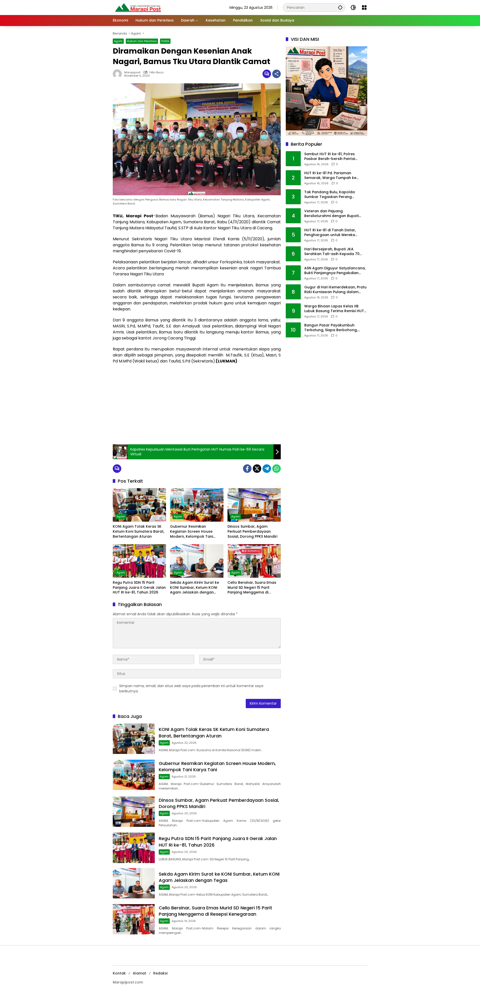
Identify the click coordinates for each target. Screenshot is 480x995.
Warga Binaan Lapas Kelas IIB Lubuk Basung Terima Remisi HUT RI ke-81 (334, 309)
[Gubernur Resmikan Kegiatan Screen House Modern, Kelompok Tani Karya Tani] (196, 505)
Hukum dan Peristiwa (142, 41)
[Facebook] (247, 468)
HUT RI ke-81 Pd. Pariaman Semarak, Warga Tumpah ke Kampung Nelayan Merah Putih (332, 175)
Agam (118, 41)
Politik (165, 41)
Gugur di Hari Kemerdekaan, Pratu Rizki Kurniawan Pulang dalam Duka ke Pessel (335, 290)
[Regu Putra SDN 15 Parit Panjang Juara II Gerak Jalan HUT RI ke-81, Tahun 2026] (139, 561)
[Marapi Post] (138, 7)
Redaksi (160, 973)
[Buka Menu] (364, 8)
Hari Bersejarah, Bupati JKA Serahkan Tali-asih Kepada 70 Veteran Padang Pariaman (332, 252)
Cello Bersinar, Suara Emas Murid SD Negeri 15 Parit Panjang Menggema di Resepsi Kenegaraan (252, 587)
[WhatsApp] (276, 468)
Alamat (139, 973)
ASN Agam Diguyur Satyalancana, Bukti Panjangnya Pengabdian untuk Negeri (335, 271)
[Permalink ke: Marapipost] (118, 73)
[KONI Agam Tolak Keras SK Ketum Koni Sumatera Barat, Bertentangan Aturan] (139, 505)
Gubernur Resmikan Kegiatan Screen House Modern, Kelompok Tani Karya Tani (191, 531)
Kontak (119, 973)
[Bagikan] (276, 74)
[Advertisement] (197, 404)
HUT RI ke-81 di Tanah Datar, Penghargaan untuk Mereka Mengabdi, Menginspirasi (330, 233)
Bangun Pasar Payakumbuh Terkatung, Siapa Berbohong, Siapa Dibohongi (331, 328)
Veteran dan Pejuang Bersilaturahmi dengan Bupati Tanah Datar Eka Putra (331, 214)
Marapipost (132, 72)
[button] (340, 7)
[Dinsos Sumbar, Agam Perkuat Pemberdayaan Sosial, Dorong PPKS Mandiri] (254, 505)
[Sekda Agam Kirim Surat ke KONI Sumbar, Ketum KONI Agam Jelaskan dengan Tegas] (196, 561)
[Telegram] (266, 468)
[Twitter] (257, 468)
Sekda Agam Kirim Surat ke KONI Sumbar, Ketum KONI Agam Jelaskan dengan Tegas (194, 587)
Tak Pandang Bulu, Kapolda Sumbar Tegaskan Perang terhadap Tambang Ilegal (329, 195)
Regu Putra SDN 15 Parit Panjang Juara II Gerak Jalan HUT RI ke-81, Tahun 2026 (139, 587)
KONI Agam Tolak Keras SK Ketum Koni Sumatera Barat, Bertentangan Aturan (138, 531)
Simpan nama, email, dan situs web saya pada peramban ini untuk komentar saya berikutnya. (191, 688)
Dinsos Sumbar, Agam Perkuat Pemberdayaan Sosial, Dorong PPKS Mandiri (252, 531)
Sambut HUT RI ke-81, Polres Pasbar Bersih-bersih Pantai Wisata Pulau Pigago (329, 156)
